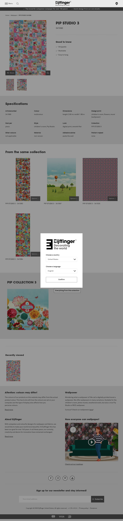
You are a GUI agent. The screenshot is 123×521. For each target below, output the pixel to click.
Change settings (8, 518)
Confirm (61, 279)
